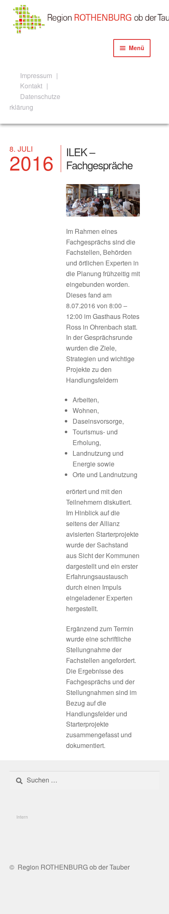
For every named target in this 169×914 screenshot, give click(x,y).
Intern (22, 817)
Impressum (36, 75)
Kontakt (31, 85)
